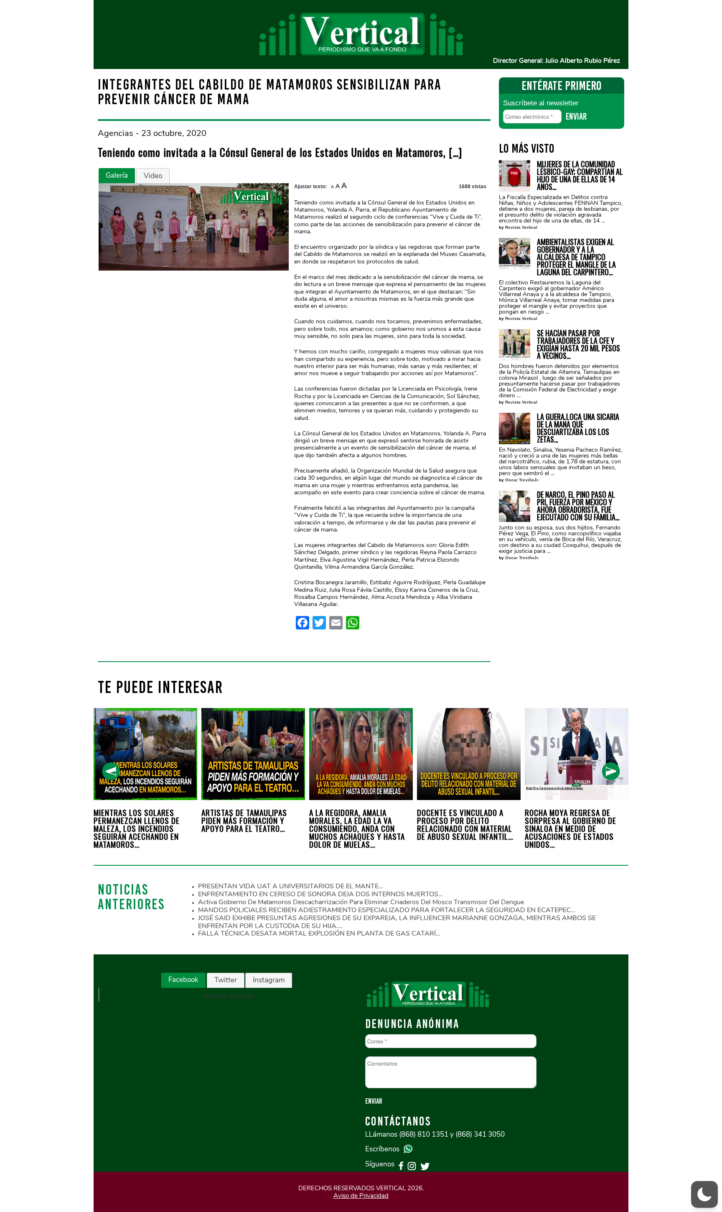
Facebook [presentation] (183, 979)
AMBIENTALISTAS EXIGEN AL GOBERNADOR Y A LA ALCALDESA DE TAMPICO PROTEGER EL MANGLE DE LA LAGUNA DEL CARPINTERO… (576, 257)
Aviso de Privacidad (361, 1196)
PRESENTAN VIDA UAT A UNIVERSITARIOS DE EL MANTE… (290, 886)
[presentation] (111, 771)
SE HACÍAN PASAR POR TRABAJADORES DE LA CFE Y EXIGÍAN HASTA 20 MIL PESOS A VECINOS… (578, 344)
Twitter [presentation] (225, 980)
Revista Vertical (521, 227)
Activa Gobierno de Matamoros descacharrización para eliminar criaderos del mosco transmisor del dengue (361, 902)
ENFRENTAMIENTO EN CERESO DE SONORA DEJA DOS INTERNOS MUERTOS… (320, 894)
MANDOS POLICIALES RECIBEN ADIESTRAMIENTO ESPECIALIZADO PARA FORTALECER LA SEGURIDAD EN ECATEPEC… (386, 910)
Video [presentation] (153, 176)
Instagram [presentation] (269, 980)
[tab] (117, 175)
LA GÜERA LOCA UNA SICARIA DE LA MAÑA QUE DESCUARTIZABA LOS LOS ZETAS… (578, 428)
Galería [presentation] (117, 175)
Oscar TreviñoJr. (522, 480)
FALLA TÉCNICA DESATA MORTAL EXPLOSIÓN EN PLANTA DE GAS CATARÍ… (319, 933)
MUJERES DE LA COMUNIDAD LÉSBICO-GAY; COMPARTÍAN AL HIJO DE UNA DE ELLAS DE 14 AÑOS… (580, 175)
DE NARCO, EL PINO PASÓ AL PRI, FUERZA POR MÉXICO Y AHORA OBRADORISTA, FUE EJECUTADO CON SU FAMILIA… (578, 506)
